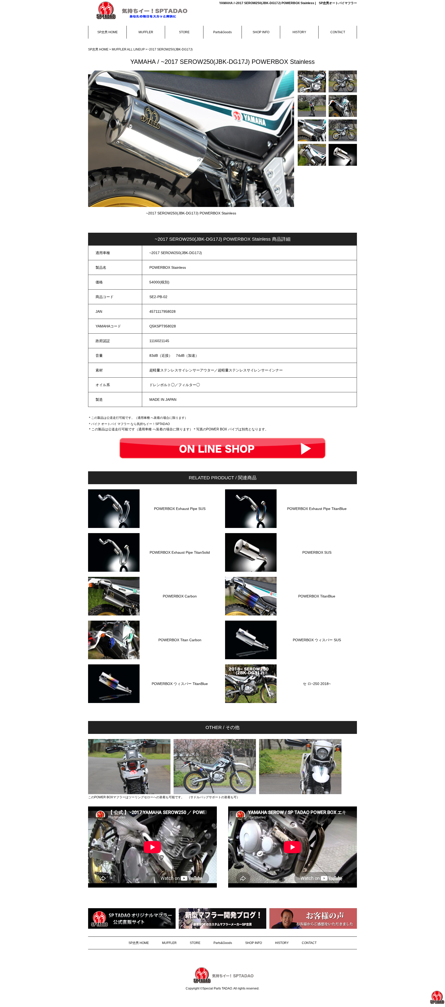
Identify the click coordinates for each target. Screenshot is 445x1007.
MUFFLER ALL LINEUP (129, 49)
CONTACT (337, 32)
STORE (184, 32)
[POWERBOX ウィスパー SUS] (317, 658)
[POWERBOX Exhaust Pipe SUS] (180, 527)
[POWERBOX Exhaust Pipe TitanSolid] (180, 570)
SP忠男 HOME (107, 32)
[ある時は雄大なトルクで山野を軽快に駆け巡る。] (312, 155)
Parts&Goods (222, 32)
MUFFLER (146, 32)
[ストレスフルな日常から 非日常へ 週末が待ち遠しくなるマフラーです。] (343, 155)
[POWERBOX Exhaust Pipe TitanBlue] (317, 527)
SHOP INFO (261, 32)
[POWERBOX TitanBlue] (317, 614)
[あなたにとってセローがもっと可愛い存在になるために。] (312, 81)
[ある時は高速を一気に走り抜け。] (312, 130)
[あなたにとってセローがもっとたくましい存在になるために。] (343, 81)
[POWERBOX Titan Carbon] (180, 658)
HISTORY (299, 32)
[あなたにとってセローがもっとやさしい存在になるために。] (312, 106)
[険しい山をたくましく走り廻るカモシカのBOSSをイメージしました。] (343, 106)
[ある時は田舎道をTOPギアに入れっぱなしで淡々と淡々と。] (343, 130)
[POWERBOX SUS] (317, 570)
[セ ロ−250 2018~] (317, 702)
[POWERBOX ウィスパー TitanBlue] (180, 702)
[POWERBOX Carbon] (180, 614)
